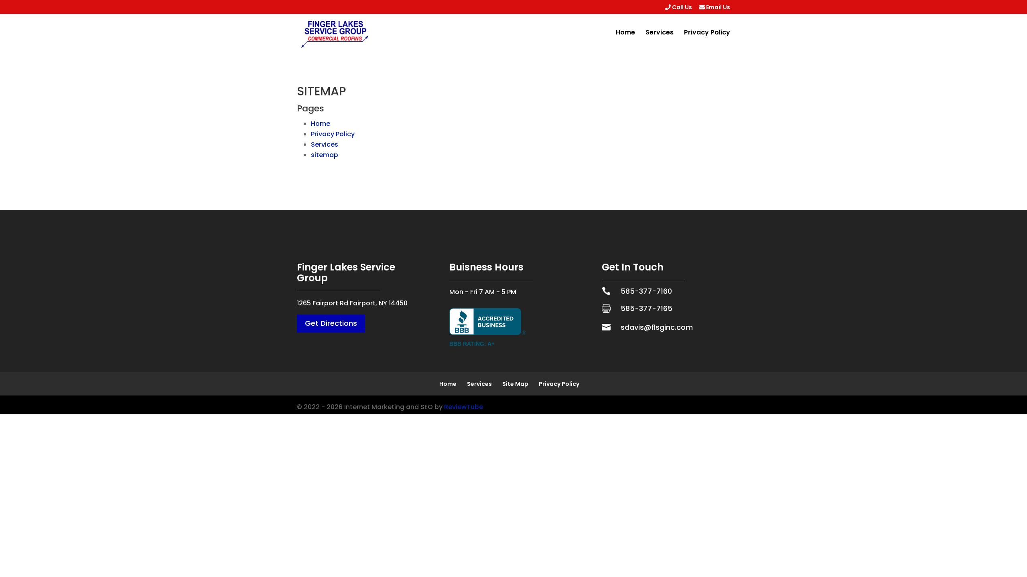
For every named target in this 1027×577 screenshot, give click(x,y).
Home (625, 33)
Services (659, 33)
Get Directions (331, 323)
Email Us (717, 7)
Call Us (681, 7)
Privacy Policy (707, 33)
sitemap (324, 154)
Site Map (515, 384)
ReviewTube (463, 407)
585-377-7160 (646, 291)
